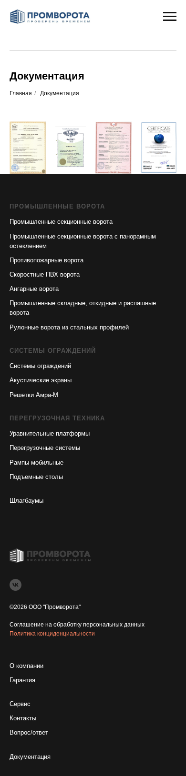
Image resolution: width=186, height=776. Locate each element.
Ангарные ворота (34, 288)
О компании (26, 665)
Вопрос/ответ (29, 732)
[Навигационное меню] (169, 16)
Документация (30, 756)
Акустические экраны (41, 380)
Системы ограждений (40, 365)
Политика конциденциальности (52, 633)
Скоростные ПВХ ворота (45, 274)
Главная (21, 93)
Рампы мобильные (36, 462)
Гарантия (22, 680)
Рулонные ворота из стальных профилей (69, 327)
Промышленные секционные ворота (61, 221)
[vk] (15, 585)
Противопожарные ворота (46, 260)
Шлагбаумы (26, 500)
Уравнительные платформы (50, 433)
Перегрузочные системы (45, 447)
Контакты (23, 718)
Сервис (20, 703)
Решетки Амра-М (34, 394)
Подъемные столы (36, 476)
